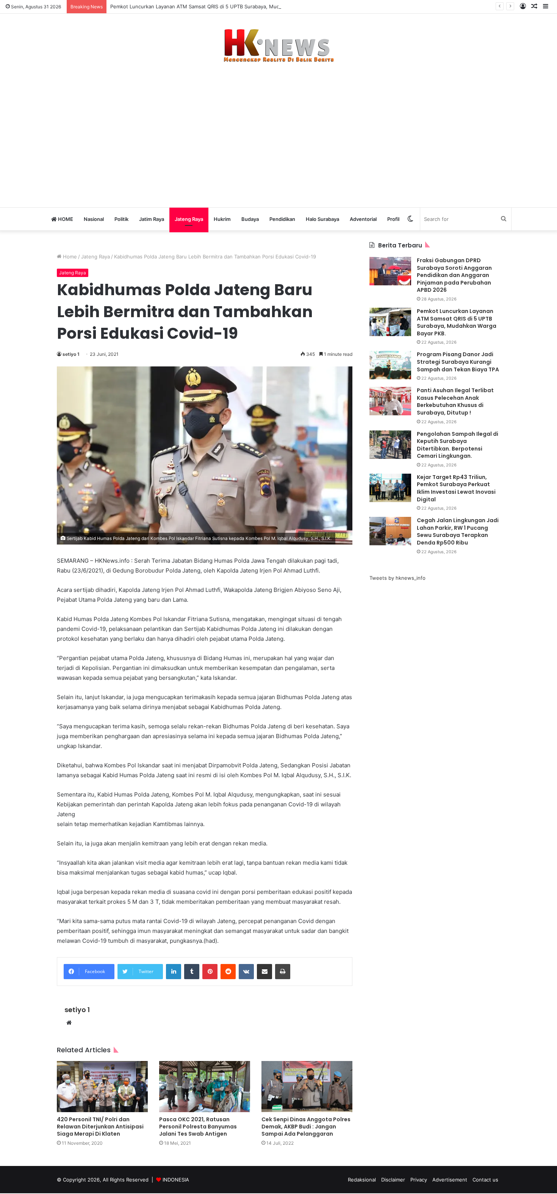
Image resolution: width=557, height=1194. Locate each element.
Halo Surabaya (322, 219)
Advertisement (449, 1180)
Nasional (94, 219)
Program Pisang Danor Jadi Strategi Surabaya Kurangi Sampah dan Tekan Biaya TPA (458, 362)
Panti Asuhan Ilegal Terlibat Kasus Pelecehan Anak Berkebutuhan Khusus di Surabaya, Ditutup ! (455, 401)
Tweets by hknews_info (397, 578)
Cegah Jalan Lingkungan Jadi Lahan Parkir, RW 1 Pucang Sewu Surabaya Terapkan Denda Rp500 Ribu (458, 531)
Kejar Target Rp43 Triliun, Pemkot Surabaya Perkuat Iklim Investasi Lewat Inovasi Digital (456, 488)
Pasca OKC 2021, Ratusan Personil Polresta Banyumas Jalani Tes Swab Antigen (198, 1127)
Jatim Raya (151, 219)
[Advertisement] (278, 131)
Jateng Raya (189, 219)
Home (69, 257)
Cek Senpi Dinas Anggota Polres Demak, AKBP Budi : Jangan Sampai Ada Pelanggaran (305, 1127)
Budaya (250, 219)
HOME (65, 219)
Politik (121, 219)
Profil (393, 219)
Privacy (418, 1180)
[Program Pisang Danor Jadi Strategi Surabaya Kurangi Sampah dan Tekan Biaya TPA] (390, 365)
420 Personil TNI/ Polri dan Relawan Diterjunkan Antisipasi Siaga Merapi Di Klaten (100, 1127)
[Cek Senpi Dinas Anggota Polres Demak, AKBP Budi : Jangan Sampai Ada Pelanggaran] (306, 1086)
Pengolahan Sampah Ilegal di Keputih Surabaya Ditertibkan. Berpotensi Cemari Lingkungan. (457, 445)
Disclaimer (393, 1180)
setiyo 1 (71, 354)
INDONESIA (176, 1180)
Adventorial (363, 219)
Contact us (485, 1180)
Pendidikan (282, 219)
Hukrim (222, 219)
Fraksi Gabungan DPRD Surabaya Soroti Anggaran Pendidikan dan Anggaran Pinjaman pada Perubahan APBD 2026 (454, 275)
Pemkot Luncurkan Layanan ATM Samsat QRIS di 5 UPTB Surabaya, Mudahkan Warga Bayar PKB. (224, 6)
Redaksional (362, 1180)
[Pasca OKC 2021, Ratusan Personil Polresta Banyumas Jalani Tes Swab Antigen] (204, 1086)
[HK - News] (278, 46)
